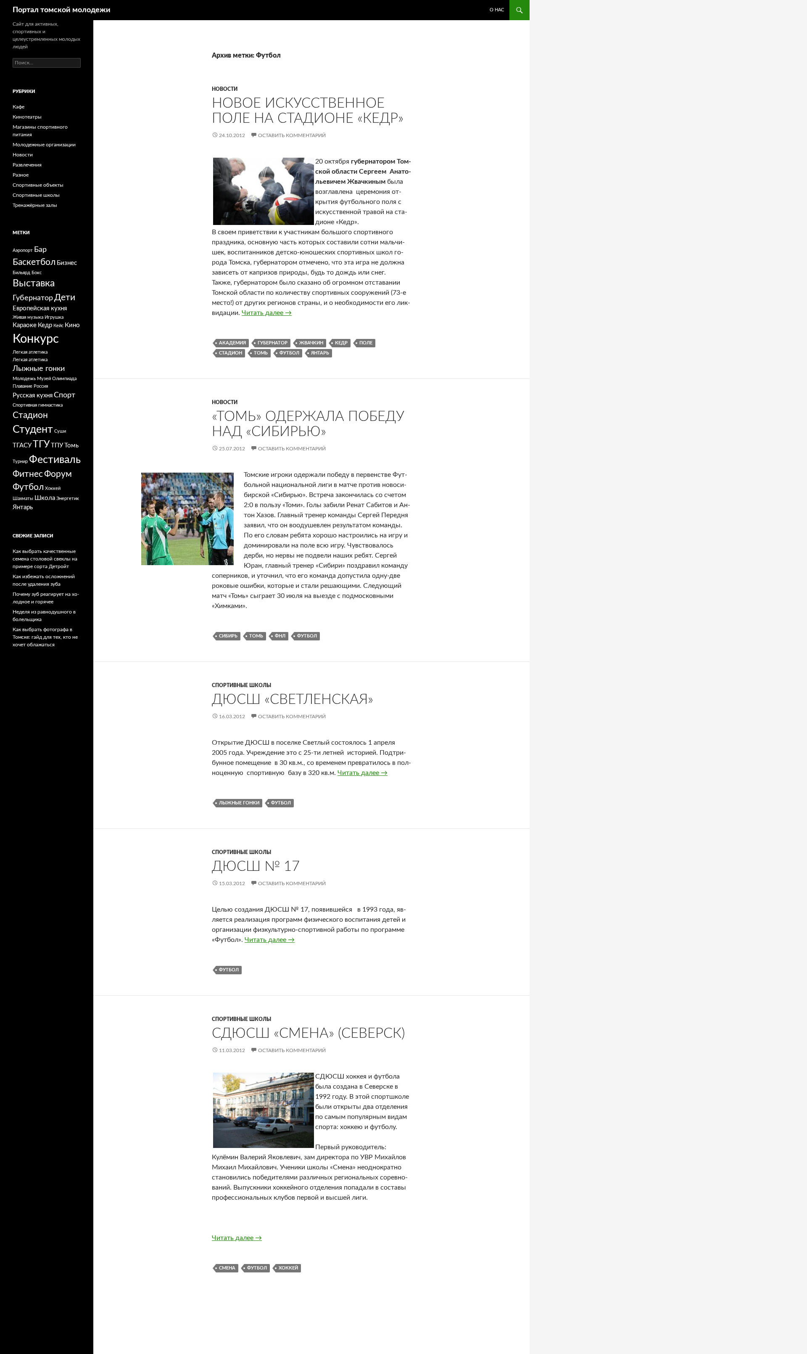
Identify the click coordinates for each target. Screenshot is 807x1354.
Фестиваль (55, 460)
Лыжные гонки (239, 803)
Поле (365, 343)
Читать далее (267, 312)
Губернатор (272, 343)
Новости (224, 89)
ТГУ (41, 444)
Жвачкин (311, 343)
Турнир (20, 461)
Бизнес (67, 263)
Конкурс (36, 339)
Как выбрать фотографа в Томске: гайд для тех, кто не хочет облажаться (45, 637)
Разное (21, 174)
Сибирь (228, 636)
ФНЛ (280, 636)
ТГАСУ (22, 445)
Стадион (230, 353)
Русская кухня (33, 395)
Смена (227, 1268)
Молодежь (24, 378)
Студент (33, 429)
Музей (44, 378)
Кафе (18, 106)
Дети (64, 297)
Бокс (37, 272)
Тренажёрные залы (35, 205)
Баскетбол (34, 262)
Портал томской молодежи (62, 10)
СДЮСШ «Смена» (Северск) (308, 1033)
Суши (60, 431)
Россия (41, 386)
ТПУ (57, 445)
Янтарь (320, 353)
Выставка (34, 283)
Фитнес (28, 474)
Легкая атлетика (30, 352)
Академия (232, 343)
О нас (497, 10)
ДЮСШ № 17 (256, 866)
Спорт (64, 395)
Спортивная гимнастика (38, 405)
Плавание (22, 386)
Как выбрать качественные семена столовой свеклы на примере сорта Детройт (45, 559)
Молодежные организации (44, 144)
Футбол (289, 353)
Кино (72, 325)
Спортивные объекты (38, 185)
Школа (44, 498)
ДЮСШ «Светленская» (292, 699)
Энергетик (67, 498)
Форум (58, 474)
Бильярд (21, 272)
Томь (261, 353)
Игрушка (54, 317)
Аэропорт (23, 250)
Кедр (341, 343)
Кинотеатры (27, 116)
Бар (40, 250)
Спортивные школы (241, 685)
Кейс (58, 325)
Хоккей (288, 1268)
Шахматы (23, 498)
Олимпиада (64, 378)
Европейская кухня (40, 308)
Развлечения (27, 164)
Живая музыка (28, 317)
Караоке (25, 325)
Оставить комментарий (292, 135)
